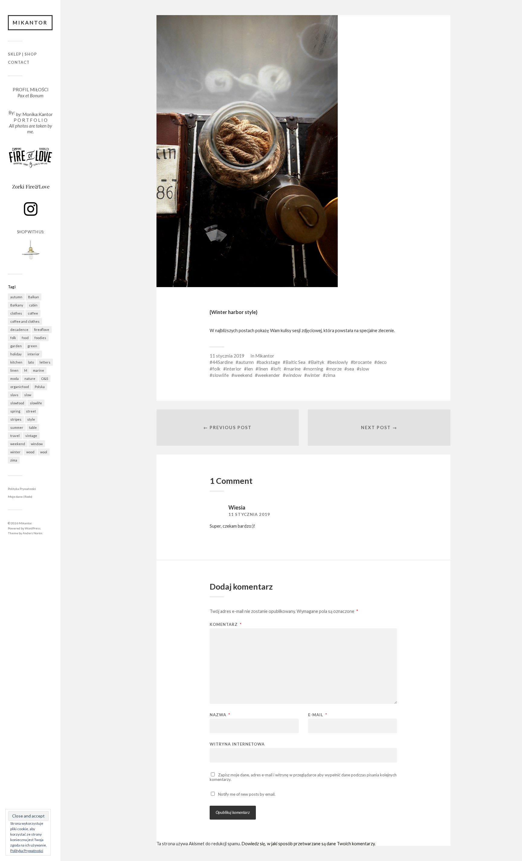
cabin (33, 305)
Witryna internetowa (237, 744)
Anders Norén (32, 533)
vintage (31, 436)
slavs (14, 395)
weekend (17, 444)
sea (350, 368)
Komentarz (226, 624)
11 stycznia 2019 (227, 355)
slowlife (36, 403)
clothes (16, 313)
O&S (44, 378)
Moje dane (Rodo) (20, 496)
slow (27, 395)
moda (14, 378)
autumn (16, 297)
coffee (33, 313)
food (25, 338)
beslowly (339, 362)
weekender (269, 375)
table (33, 427)
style (31, 419)
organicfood (19, 387)
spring (15, 411)
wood (30, 452)
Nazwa (220, 715)
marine (38, 370)
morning (314, 368)
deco (382, 362)
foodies (40, 338)
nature (29, 378)
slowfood (17, 403)
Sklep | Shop (22, 54)
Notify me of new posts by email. (247, 794)
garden (16, 346)
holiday (16, 354)
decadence (19, 330)
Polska (40, 387)
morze (335, 368)
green (32, 346)
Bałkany (16, 305)
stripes (15, 419)
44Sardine (222, 362)
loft (277, 368)
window (37, 444)
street (31, 411)
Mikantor (30, 22)
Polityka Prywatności (22, 488)
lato (31, 362)
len (250, 368)
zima (13, 460)
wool (43, 452)
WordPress (32, 528)
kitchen (16, 362)
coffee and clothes (25, 321)
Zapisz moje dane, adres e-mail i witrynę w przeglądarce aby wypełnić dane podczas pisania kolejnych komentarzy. (303, 777)
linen (14, 370)
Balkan (33, 297)
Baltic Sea (295, 362)
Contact (19, 62)
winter (15, 452)
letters (45, 362)
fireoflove (41, 330)
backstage (269, 362)
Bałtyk (317, 362)
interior (33, 354)
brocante (362, 362)
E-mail (317, 715)
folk (13, 338)
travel (15, 436)
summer (16, 427)
